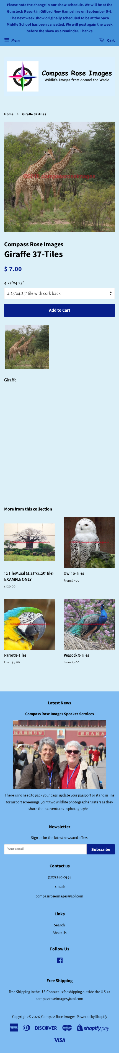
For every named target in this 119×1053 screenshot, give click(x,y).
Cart (110, 40)
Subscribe (100, 849)
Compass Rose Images (58, 1017)
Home (9, 114)
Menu (15, 40)
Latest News (59, 703)
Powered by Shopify (92, 1017)
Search (59, 925)
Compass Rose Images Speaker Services (59, 714)
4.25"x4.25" (14, 282)
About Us (59, 933)
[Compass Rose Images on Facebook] (59, 962)
